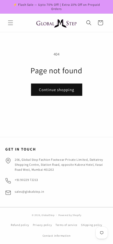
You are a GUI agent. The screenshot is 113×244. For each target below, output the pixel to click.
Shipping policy (91, 225)
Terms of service (66, 225)
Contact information (56, 235)
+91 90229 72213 (26, 180)
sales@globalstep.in (29, 191)
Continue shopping (56, 89)
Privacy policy (42, 225)
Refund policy (20, 225)
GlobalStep (48, 215)
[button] (10, 23)
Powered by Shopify (69, 215)
